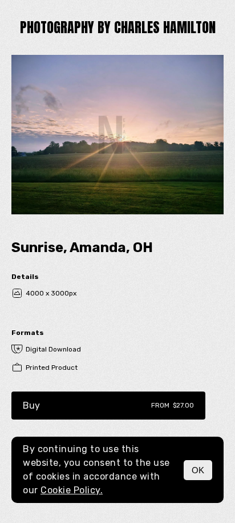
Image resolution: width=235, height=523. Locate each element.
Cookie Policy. (71, 490)
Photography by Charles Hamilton (118, 27)
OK (198, 470)
